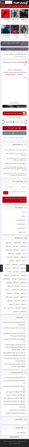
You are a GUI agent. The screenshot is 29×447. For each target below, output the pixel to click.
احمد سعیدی (23, 293)
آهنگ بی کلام (22, 232)
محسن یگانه (16, 250)
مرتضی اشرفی (23, 268)
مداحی (23, 212)
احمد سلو (24, 261)
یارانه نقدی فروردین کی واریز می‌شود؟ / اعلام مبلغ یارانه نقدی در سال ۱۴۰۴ (14, 365)
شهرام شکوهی (23, 311)
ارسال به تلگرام (18, 133)
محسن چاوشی (9, 242)
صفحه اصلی (26, 6)
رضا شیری (24, 308)
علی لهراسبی (18, 253)
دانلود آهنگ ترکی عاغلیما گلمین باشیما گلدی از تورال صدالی (14, 406)
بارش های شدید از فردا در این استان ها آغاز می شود (14, 329)
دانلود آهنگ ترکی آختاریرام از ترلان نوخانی (15, 413)
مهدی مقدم (8, 246)
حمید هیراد (9, 293)
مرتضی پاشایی (23, 290)
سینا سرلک (7, 290)
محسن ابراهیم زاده (22, 279)
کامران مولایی (9, 250)
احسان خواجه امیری (15, 275)
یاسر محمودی (10, 308)
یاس (5, 308)
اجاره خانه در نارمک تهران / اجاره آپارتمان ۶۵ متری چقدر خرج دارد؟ (15, 360)
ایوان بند (16, 297)
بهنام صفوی (9, 282)
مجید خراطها (11, 253)
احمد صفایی (23, 304)
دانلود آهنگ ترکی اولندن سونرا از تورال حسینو (14, 398)
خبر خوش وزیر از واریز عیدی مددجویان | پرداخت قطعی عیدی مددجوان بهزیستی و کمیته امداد (14, 354)
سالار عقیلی (6, 275)
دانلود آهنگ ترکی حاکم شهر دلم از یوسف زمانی (14, 401)
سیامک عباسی (17, 300)
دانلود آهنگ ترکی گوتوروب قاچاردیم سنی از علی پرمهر (14, 387)
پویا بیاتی (24, 242)
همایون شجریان (17, 242)
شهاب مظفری (23, 282)
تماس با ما (3, 6)
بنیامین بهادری (14, 264)
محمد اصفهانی (23, 297)
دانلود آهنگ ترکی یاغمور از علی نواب (17, 410)
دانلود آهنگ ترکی (19, 54)
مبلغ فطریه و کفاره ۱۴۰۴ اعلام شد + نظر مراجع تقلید (14, 340)
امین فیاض (14, 279)
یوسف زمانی (16, 293)
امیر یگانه (17, 304)
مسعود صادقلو (9, 297)
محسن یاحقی (8, 268)
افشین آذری (9, 257)
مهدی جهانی (9, 300)
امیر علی (24, 253)
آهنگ (22, 72)
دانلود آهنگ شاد (21, 224)
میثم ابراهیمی (23, 257)
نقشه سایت (9, 6)
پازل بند (9, 271)
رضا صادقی (18, 261)
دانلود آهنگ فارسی (21, 220)
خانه (25, 54)
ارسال (5, 193)
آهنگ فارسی (14, 6)
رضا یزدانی (7, 264)
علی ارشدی (17, 286)
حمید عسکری (23, 250)
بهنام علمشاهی (7, 279)
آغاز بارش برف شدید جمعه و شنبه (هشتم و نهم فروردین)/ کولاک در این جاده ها (15, 335)
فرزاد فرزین (11, 261)
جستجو (3, 2)
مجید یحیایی (23, 271)
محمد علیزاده (10, 286)
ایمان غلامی (23, 286)
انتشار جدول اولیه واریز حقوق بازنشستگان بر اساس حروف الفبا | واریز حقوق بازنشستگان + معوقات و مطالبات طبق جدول (15, 347)
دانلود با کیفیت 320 (13, 128)
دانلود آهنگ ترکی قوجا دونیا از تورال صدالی (15, 377)
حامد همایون (16, 282)
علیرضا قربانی (16, 311)
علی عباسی (11, 304)
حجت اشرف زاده (14, 290)
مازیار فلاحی (16, 257)
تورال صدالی (15, 246)
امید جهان (24, 300)
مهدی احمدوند (23, 246)
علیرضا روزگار (18, 308)
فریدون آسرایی (16, 271)
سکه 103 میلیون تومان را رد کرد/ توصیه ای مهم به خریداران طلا (14, 323)
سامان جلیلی (23, 275)
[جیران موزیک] (20, 2)
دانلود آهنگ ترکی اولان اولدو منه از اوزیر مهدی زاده (14, 382)
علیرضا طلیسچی (22, 264)
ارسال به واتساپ (7, 133)
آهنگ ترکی (20, 6)
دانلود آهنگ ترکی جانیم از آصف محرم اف (15, 395)
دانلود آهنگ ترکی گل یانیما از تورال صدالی (15, 392)
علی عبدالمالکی (15, 268)
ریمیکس (23, 216)
